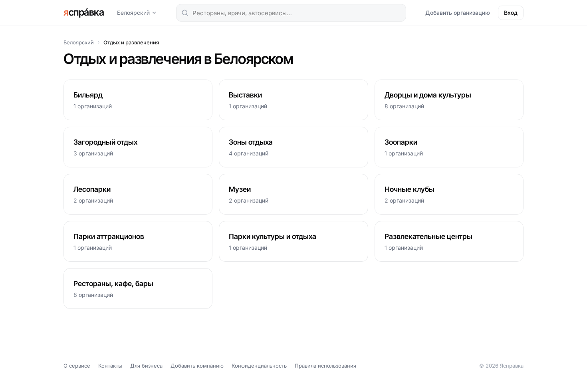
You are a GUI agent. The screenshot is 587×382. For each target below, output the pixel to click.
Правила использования (325, 365)
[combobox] (291, 13)
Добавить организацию (457, 12)
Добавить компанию (197, 365)
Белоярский (133, 12)
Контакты (110, 365)
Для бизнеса (146, 365)
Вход (511, 12)
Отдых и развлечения (131, 42)
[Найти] (184, 12)
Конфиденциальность (259, 365)
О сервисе (76, 365)
